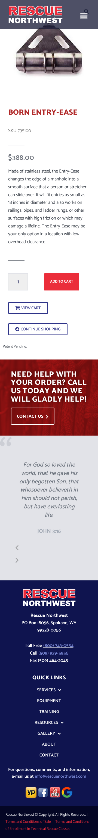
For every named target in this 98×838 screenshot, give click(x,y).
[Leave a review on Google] (67, 792)
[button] (84, 16)
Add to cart (61, 281)
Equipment (49, 701)
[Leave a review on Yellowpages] (31, 792)
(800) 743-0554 (58, 645)
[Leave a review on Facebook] (43, 792)
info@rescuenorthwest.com (60, 776)
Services (46, 690)
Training (49, 711)
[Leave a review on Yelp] (55, 792)
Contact (49, 755)
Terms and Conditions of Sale (28, 822)
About (49, 744)
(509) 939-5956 (53, 653)
